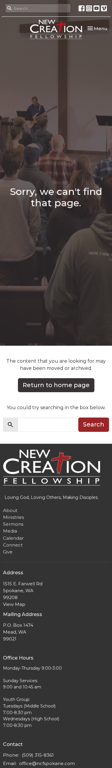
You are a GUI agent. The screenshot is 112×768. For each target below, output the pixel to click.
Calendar (13, 538)
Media (10, 531)
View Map (14, 604)
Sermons (13, 524)
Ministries (13, 517)
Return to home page (56, 385)
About (10, 510)
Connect (13, 545)
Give (8, 552)
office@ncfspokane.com (47, 763)
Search (93, 424)
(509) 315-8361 (38, 755)
